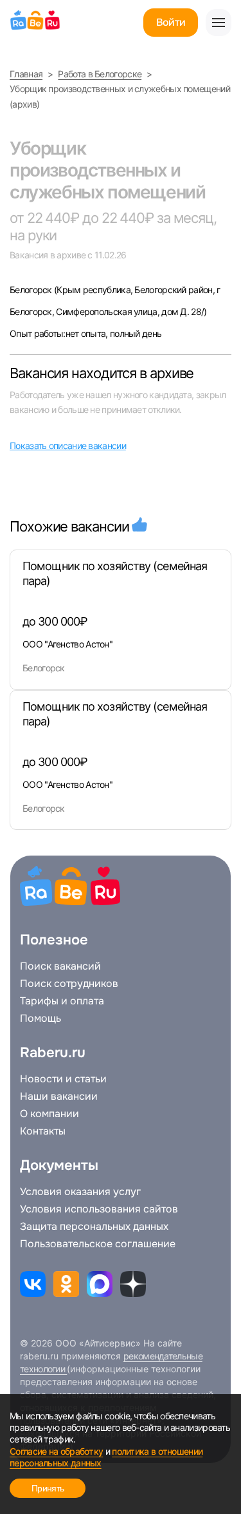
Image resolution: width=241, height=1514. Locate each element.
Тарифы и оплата (62, 1001)
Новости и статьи (63, 1079)
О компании (49, 1113)
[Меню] (218, 22)
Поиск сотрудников (69, 983)
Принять (47, 1488)
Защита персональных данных (94, 1226)
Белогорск (32, 289)
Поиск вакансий (60, 966)
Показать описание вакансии (68, 445)
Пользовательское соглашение (97, 1244)
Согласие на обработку (56, 1451)
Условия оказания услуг (80, 1191)
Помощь (40, 1018)
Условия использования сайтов (99, 1209)
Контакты (43, 1131)
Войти (170, 22)
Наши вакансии (59, 1096)
